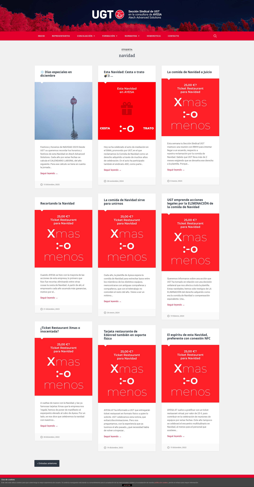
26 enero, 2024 (113, 313)
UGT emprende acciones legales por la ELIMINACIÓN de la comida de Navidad (190, 203)
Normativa (131, 36)
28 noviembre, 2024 (115, 181)
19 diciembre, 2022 (115, 448)
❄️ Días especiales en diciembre (56, 74)
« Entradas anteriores (47, 463)
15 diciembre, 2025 (52, 184)
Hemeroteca (154, 36)
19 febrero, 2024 (177, 316)
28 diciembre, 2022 (52, 437)
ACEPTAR (127, 485)
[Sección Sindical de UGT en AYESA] (127, 15)
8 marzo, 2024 (176, 181)
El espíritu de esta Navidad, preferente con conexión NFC (188, 336)
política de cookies (161, 483)
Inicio (41, 36)
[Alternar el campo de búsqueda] (215, 35)
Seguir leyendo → (49, 173)
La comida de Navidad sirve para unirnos (124, 202)
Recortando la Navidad (57, 203)
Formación (108, 36)
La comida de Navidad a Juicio (189, 72)
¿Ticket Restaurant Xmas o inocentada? (60, 329)
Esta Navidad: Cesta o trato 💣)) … (124, 74)
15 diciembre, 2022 (178, 447)
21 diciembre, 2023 (52, 309)
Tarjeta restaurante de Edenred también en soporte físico (125, 335)
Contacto (173, 36)
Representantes (61, 36)
